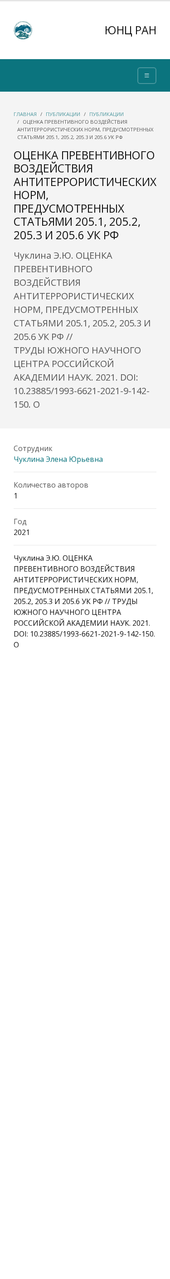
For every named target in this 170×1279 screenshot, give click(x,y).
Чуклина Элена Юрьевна (58, 459)
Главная (25, 114)
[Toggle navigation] (146, 75)
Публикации (63, 114)
